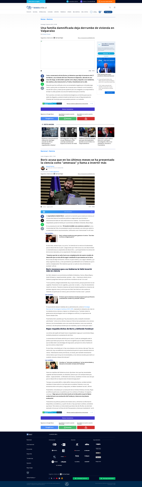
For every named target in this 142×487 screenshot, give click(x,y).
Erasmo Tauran (46, 34)
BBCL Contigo (85, 12)
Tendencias (63, 12)
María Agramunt (54, 171)
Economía (50, 12)
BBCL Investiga (76, 12)
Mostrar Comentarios (67, 109)
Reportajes (30, 468)
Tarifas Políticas (31, 477)
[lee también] (52, 238)
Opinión (69, 12)
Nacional (35, 12)
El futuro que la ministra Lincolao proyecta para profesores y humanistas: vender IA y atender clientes (77, 297)
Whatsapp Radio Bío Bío (108, 478)
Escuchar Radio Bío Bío (106, 1)
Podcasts (29, 12)
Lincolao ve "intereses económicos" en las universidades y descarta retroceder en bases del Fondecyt (76, 363)
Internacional (42, 12)
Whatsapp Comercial (82, 478)
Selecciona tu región (34, 1)
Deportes (56, 12)
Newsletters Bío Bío (73, 1)
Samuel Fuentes (50, 166)
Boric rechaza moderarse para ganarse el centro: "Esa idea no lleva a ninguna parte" (76, 236)
